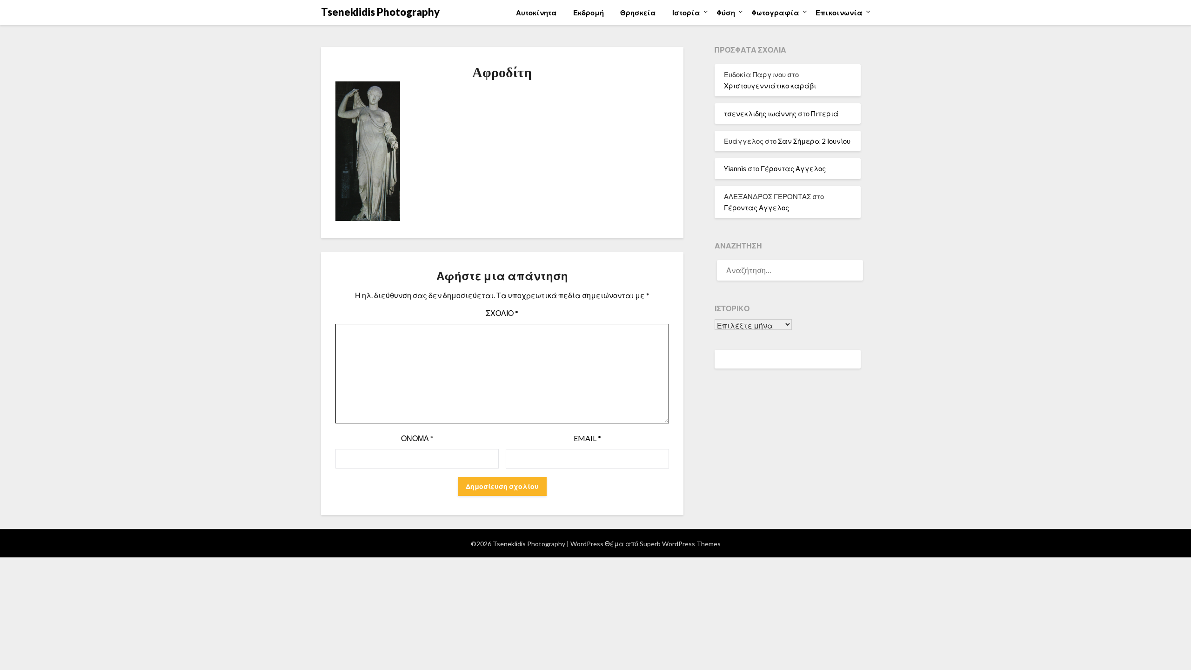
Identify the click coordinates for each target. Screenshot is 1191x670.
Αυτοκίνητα (536, 12)
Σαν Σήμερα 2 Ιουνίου (814, 141)
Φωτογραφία (775, 12)
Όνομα (417, 438)
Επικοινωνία (839, 12)
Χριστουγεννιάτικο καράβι (770, 85)
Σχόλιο (502, 312)
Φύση (725, 12)
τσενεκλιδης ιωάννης (760, 113)
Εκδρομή (588, 12)
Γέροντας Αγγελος (793, 168)
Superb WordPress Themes (680, 544)
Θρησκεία (638, 12)
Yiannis (735, 168)
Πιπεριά (825, 113)
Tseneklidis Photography (380, 12)
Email (587, 438)
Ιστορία (686, 12)
